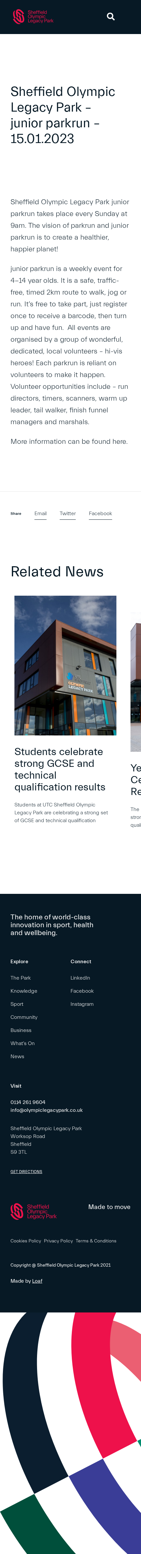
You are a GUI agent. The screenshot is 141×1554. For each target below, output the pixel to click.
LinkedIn (80, 978)
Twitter (68, 513)
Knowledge (23, 991)
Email (40, 513)
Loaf (37, 1281)
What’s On (22, 1043)
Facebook (100, 513)
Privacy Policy (58, 1241)
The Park (20, 978)
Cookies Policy (25, 1241)
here (119, 442)
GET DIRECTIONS (26, 1172)
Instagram (82, 1004)
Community (23, 1017)
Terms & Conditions (96, 1241)
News (17, 1056)
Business (20, 1030)
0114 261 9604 (28, 1102)
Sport (16, 1004)
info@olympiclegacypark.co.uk (46, 1110)
